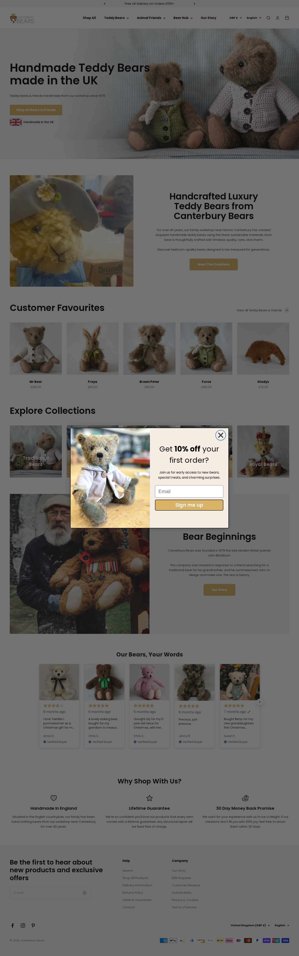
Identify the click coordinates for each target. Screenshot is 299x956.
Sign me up (189, 505)
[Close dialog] (221, 435)
